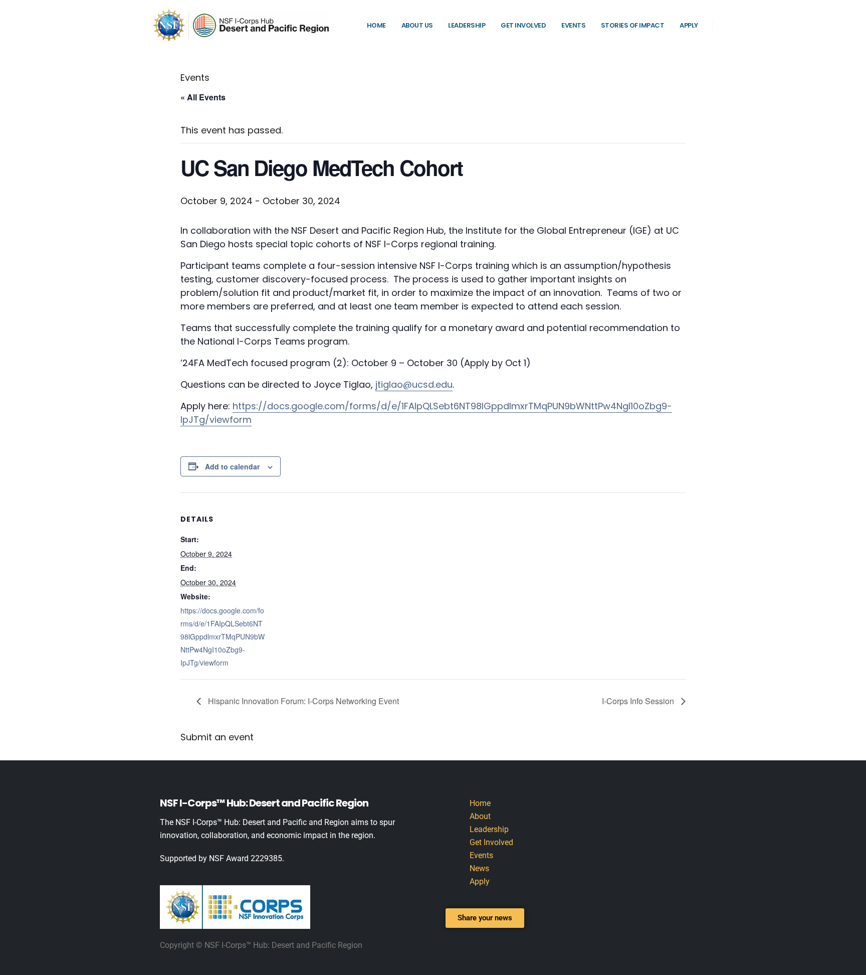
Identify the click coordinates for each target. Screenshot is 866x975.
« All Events (203, 97)
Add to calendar (232, 466)
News (479, 868)
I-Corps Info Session (639, 701)
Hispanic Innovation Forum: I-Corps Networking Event (302, 701)
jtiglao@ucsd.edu (414, 384)
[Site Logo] (241, 25)
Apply (689, 25)
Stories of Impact (633, 25)
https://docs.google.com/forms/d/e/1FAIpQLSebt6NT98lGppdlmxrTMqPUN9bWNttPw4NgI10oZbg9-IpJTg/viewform (222, 636)
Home (376, 25)
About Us (417, 25)
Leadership (466, 25)
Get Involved (523, 25)
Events (573, 25)
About (480, 816)
